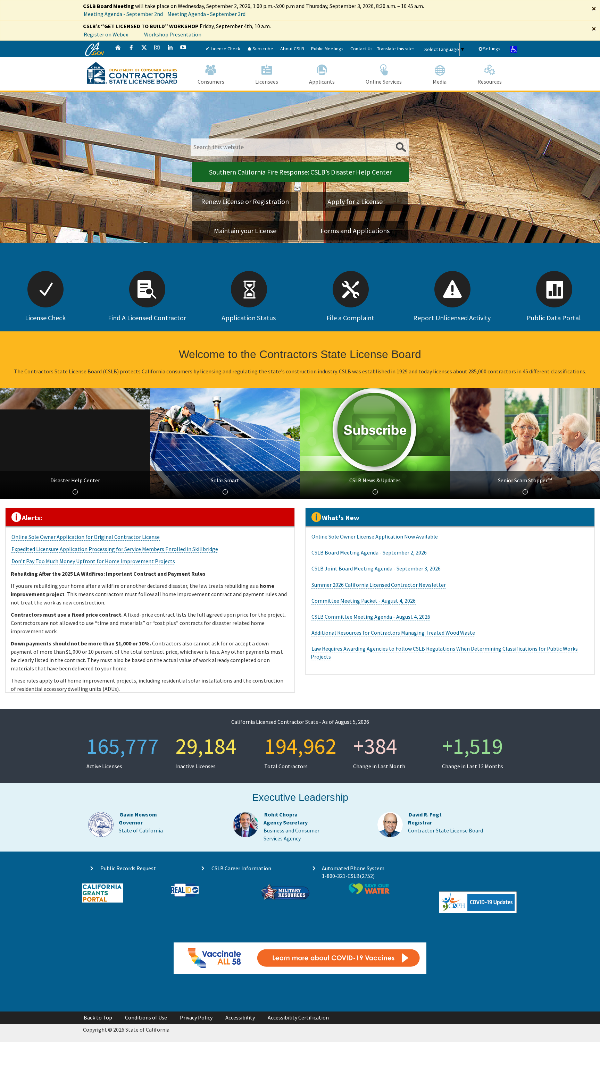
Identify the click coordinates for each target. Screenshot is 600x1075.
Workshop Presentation (172, 34)
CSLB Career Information (241, 868)
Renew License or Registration (245, 201)
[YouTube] (183, 49)
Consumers (211, 81)
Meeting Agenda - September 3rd (206, 13)
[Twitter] (144, 49)
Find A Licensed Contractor (147, 317)
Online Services (384, 81)
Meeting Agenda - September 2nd (123, 13)
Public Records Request (128, 868)
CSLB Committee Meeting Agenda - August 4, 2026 (370, 616)
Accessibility (240, 1017)
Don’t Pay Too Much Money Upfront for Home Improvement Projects (93, 561)
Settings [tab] (491, 48)
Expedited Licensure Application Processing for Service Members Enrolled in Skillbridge (114, 548)
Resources (489, 81)
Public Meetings (327, 48)
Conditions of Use (146, 1017)
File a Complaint (350, 317)
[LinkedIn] (170, 49)
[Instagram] (157, 49)
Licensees (266, 81)
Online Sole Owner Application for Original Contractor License (85, 536)
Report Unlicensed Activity (452, 317)
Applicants (322, 81)
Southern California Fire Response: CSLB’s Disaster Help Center (300, 172)
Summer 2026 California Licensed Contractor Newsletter (378, 584)
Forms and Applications (355, 230)
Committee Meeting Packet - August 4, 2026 (363, 600)
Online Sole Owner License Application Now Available (374, 536)
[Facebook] (131, 49)
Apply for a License (355, 201)
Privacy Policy (196, 1017)
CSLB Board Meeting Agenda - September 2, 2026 (369, 552)
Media (440, 81)
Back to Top (98, 1017)
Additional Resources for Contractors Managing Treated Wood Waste (393, 632)
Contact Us (361, 48)
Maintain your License (245, 230)
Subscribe (262, 48)
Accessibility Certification (298, 1017)
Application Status (249, 317)
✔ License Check (223, 48)
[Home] (118, 49)
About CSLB (292, 48)
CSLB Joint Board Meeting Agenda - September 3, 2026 (376, 568)
